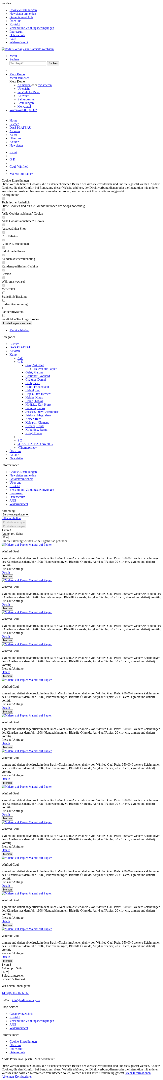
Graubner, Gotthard (37, 376)
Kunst (13, 354)
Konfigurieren (23, 1076)
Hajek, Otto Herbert (37, 394)
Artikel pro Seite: (12, 533)
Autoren (15, 351)
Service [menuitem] (28, 23)
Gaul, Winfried (34, 365)
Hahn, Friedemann (37, 386)
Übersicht (23, 88)
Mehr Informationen (138, 1073)
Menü (13, 55)
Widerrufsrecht (19, 42)
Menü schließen (19, 78)
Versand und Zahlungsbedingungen (32, 28)
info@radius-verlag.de (26, 1000)
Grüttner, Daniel (35, 379)
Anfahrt (14, 454)
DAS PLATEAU (20, 347)
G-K (20, 361)
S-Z (19, 440)
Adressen (23, 95)
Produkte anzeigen (14, 522)
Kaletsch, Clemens (37, 422)
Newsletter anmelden (23, 13)
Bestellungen (25, 103)
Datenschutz (17, 35)
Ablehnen (8, 1076)
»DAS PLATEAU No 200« (35, 444)
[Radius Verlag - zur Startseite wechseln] (28, 49)
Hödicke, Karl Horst (38, 404)
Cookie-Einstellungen (23, 10)
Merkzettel (24, 106)
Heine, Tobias (34, 401)
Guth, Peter (32, 383)
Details (6, 572)
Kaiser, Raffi (33, 419)
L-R (20, 436)
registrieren (45, 85)
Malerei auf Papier (44, 368)
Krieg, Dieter (33, 433)
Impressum (16, 31)
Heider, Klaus (34, 397)
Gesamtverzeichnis (21, 17)
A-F (20, 358)
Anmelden (24, 85)
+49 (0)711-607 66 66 (15, 993)
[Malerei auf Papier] (15, 544)
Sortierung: (9, 510)
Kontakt (15, 24)
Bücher (14, 343)
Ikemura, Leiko (35, 408)
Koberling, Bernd (36, 429)
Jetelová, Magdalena (38, 415)
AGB (13, 38)
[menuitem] (85, 10)
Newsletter (16, 458)
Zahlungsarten (26, 99)
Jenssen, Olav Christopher (41, 411)
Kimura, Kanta (34, 426)
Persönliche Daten (28, 92)
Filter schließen (11, 518)
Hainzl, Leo (32, 390)
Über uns (15, 20)
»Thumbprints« (27, 447)
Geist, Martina (34, 372)
